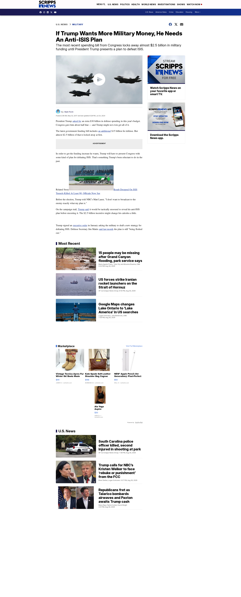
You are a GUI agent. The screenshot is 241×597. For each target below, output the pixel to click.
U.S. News (113, 4)
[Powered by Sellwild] (138, 422)
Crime (171, 12)
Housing (189, 12)
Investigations (166, 4)
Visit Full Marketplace (134, 346)
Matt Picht (68, 112)
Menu (100, 4)
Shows (181, 4)
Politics (125, 4)
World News (148, 4)
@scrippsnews (56, 12)
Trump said (83, 209)
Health (135, 4)
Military (77, 24)
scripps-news (48, 12)
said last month (106, 229)
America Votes (161, 12)
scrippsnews (41, 12)
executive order (80, 225)
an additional (104, 130)
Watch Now (194, 4)
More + (197, 12)
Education (179, 12)
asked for (77, 121)
